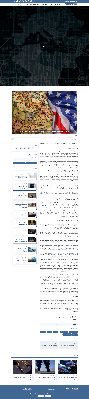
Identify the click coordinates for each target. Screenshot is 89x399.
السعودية (42, 331)
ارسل (25, 162)
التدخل (49, 253)
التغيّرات (70, 253)
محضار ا (75, 316)
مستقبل (69, 248)
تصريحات (65, 210)
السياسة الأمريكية (67, 334)
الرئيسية (58, 4)
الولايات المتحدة (73, 331)
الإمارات (74, 334)
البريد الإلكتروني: (34, 157)
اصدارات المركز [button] (33, 4)
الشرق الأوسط (63, 331)
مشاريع (38, 4)
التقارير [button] (50, 4)
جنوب (56, 331)
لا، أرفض (40, 396)
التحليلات (54, 4)
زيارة (67, 174)
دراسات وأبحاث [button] (44, 4)
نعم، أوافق (48, 396)
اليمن (49, 331)
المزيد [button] (27, 4)
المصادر (74, 324)
